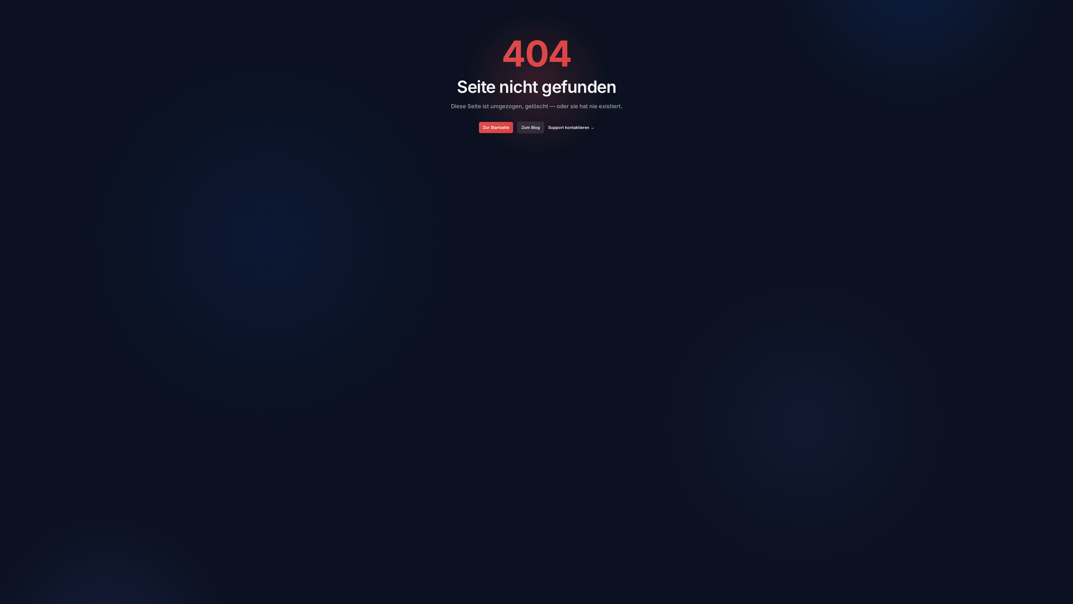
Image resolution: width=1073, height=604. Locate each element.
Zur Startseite (496, 127)
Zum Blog (530, 127)
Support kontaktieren (571, 127)
